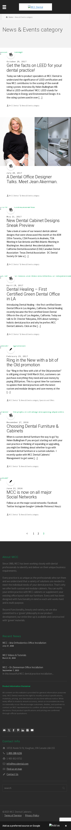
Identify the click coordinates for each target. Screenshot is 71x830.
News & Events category (30, 105)
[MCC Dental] (35, 6)
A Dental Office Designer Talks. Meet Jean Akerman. (32, 179)
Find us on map (14, 768)
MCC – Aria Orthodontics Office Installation (24, 642)
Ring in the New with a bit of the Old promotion (32, 362)
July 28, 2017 (14, 173)
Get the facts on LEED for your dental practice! (34, 68)
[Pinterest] (18, 730)
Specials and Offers (46, 400)
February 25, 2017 (17, 356)
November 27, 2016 (18, 422)
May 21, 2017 (14, 217)
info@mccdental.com (17, 763)
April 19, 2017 (15, 285)
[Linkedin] (23, 730)
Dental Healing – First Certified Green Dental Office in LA (33, 294)
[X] (9, 730)
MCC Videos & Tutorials (14, 655)
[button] (35, 825)
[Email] (4, 730)
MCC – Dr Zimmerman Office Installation (22, 667)
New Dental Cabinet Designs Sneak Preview (33, 223)
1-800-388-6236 (14, 753)
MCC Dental (13, 400)
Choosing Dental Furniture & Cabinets (33, 429)
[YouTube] (32, 730)
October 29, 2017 (17, 61)
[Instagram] (28, 730)
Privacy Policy (32, 815)
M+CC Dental (14, 105)
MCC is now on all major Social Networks (29, 495)
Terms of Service (13, 815)
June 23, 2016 (15, 488)
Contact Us (12, 774)
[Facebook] (14, 730)
